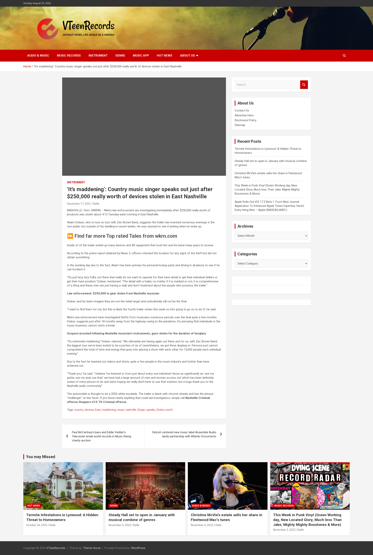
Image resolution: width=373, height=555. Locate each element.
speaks (150, 409)
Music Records (69, 55)
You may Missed (40, 456)
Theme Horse (92, 548)
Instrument (98, 55)
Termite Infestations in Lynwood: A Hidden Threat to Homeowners (62, 517)
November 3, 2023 (284, 529)
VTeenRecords (55, 548)
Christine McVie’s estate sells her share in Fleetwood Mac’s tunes (226, 517)
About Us (187, 55)
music (120, 409)
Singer (141, 409)
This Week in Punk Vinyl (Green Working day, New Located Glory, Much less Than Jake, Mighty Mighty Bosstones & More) (267, 189)
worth (169, 409)
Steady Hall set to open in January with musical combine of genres (142, 517)
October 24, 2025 (36, 525)
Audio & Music (38, 55)
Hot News (164, 55)
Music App (141, 55)
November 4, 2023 (120, 525)
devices (89, 409)
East (98, 409)
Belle (96, 203)
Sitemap (240, 125)
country (79, 409)
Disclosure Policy (245, 120)
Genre (120, 55)
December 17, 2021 (79, 203)
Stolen (160, 409)
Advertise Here (244, 115)
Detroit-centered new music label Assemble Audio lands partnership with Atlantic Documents (184, 434)
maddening (109, 409)
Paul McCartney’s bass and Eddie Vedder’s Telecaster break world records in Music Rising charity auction (101, 436)
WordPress (138, 548)
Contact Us (242, 110)
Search (304, 84)
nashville (130, 409)
